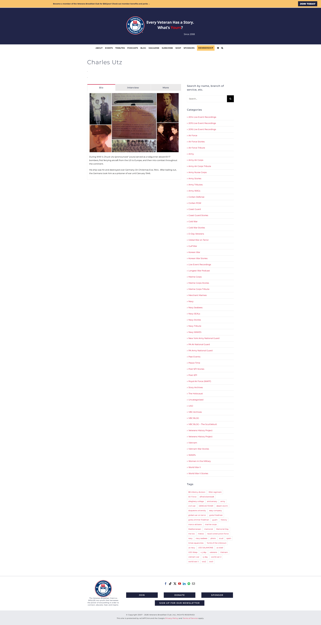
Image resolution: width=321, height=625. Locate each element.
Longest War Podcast (199, 270)
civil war (192, 506)
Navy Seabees (195, 307)
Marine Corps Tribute (198, 289)
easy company (215, 510)
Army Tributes (195, 184)
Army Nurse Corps (197, 172)
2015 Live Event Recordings (202, 123)
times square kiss (196, 543)
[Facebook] (165, 583)
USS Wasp (192, 552)
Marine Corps (195, 277)
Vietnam (192, 443)
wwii (211, 561)
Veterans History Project (200, 430)
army (222, 501)
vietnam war (193, 557)
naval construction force (218, 534)
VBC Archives (195, 412)
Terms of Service (190, 618)
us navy (191, 547)
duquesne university (197, 510)
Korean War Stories (198, 258)
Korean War (194, 252)
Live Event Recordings (199, 264)
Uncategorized (195, 400)
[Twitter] (175, 583)
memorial (208, 529)
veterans (213, 552)
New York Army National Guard (203, 338)
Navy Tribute (194, 326)
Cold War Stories (196, 227)
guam (215, 520)
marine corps (211, 524)
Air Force (192, 135)
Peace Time (194, 363)
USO (190, 406)
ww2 (204, 561)
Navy (190, 301)
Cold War (192, 221)
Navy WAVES (194, 332)
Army (191, 154)
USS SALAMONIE (205, 547)
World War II (194, 467)
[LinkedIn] (184, 583)
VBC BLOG (193, 418)
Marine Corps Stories (198, 283)
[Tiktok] (170, 583)
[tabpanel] (134, 135)
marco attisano (195, 524)
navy (190, 538)
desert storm (222, 506)
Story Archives (195, 387)
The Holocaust (195, 393)
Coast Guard (194, 209)
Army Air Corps (195, 160)
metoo (201, 534)
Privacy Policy (171, 618)
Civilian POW (194, 203)
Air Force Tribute (196, 148)
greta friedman (216, 515)
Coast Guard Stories (198, 215)
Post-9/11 (192, 375)
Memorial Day (222, 529)
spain (228, 538)
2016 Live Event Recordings (202, 129)
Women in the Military (199, 461)
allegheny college (196, 501)
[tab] (101, 87)
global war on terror (197, 515)
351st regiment (215, 492)
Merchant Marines (197, 295)
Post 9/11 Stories (196, 369)
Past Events (194, 357)
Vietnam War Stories (198, 449)
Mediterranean (194, 529)
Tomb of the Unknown (216, 543)
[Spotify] (188, 583)
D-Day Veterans (196, 234)
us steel (219, 547)
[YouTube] (179, 583)
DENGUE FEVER (206, 506)
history (224, 520)
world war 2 (216, 557)
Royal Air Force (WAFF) (199, 381)
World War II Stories (198, 473)
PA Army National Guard (200, 350)
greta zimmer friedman (198, 520)
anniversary (212, 501)
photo (213, 538)
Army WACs (194, 191)
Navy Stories (194, 320)
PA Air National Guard (199, 344)
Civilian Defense (196, 197)
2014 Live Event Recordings (202, 117)
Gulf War (192, 246)
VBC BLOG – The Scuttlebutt (202, 424)
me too (191, 534)
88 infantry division (196, 492)
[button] (222, 48)
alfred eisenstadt (207, 497)
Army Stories (194, 178)
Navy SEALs (194, 313)
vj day (205, 557)
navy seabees (201, 538)
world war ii (193, 561)
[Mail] (193, 583)
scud (221, 538)
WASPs (192, 455)
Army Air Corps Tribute (199, 166)
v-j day (203, 552)
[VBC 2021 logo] (103, 581)
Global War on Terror (198, 240)
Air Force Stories (196, 141)
